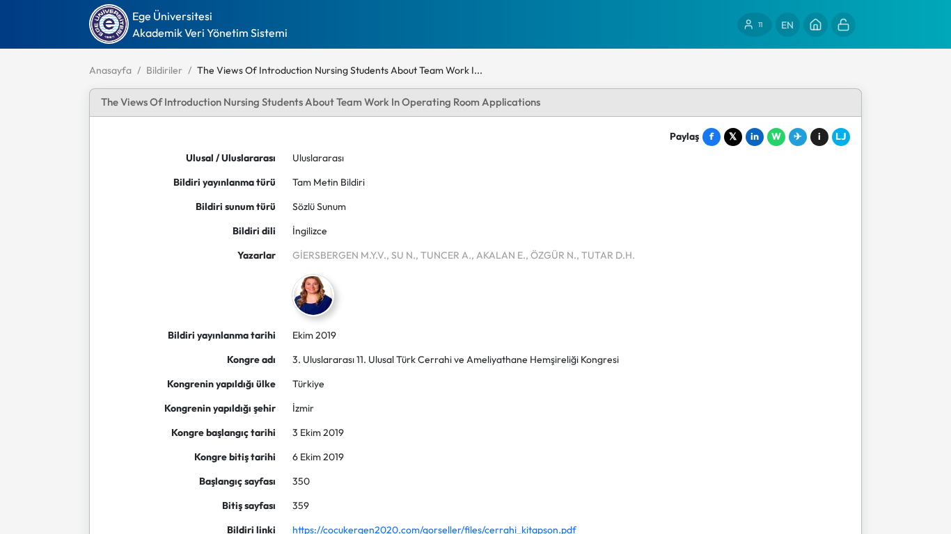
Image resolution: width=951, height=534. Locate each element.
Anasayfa (110, 70)
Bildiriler (164, 70)
